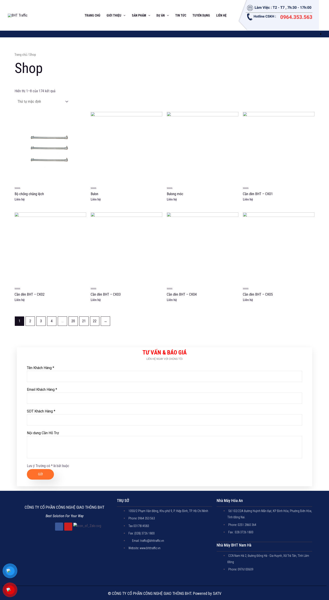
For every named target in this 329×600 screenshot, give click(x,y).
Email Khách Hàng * (42, 389)
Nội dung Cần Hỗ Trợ (43, 433)
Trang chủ (21, 55)
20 (73, 321)
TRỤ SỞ (123, 500)
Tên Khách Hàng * (40, 368)
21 (84, 321)
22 (94, 321)
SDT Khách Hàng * (41, 411)
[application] (123, 15)
